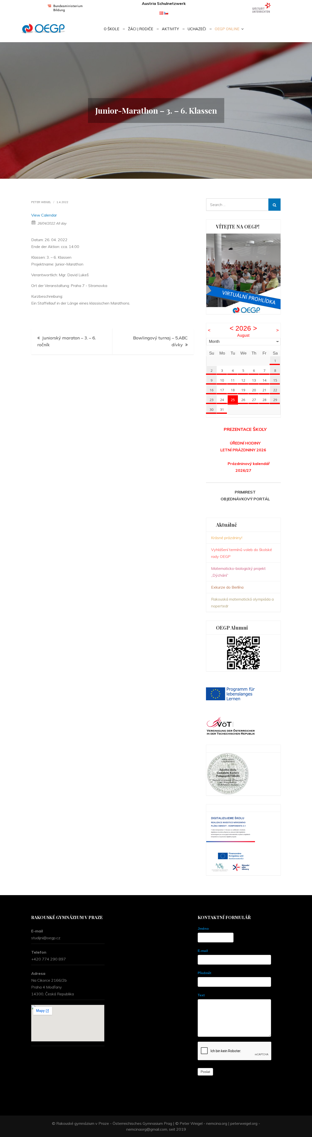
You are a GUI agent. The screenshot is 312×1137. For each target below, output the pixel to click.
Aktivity (170, 29)
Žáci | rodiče (140, 29)
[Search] (274, 204)
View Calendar (44, 215)
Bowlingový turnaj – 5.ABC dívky (160, 341)
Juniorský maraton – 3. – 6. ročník (66, 341)
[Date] (33, 222)
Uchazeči (197, 29)
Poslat (205, 1072)
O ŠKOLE (111, 29)
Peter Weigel (41, 202)
